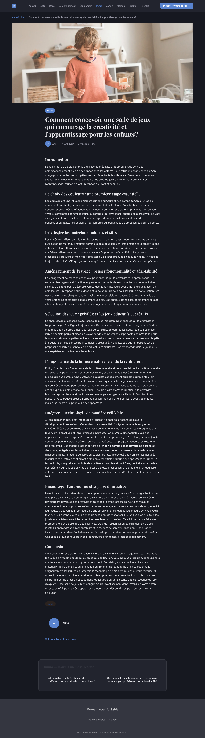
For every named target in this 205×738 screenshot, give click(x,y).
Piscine (132, 5)
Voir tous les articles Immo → (62, 639)
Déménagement (67, 5)
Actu (42, 5)
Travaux (144, 5)
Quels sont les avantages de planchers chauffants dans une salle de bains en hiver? (70, 679)
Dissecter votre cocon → (176, 5)
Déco (52, 5)
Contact (113, 719)
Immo (99, 5)
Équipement (85, 5)
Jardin (109, 5)
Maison (121, 5)
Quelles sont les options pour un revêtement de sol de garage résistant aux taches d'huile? (132, 679)
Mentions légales (96, 719)
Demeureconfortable (102, 709)
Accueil (33, 5)
